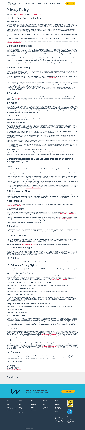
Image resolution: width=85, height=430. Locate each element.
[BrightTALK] (59, 421)
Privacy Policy (19, 14)
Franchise (20, 407)
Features (27, 3)
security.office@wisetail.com (14, 42)
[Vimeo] (62, 421)
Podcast (58, 3)
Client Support (33, 404)
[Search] (78, 3)
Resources (45, 3)
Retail (20, 404)
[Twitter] (59, 418)
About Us (52, 3)
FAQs (44, 404)
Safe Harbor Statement (59, 410)
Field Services (21, 412)
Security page (17, 98)
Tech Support (33, 408)
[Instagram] (56, 421)
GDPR (32, 428)
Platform (33, 3)
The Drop (32, 407)
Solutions (20, 3)
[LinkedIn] (56, 418)
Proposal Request (9, 410)
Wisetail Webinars (46, 407)
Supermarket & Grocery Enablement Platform (22, 410)
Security (56, 411)
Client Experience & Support (11, 408)
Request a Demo (70, 3)
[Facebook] (62, 418)
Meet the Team (57, 404)
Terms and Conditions (58, 408)
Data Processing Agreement (59, 279)
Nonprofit (20, 408)
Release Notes (33, 410)
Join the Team (57, 407)
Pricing (39, 3)
